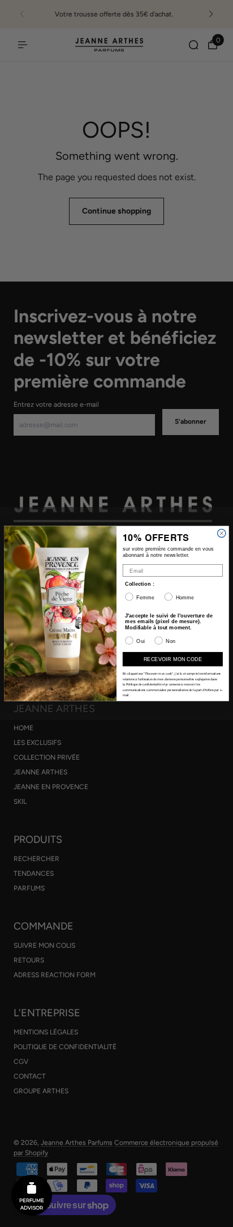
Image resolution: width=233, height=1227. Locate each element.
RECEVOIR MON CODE (173, 659)
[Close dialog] (222, 533)
